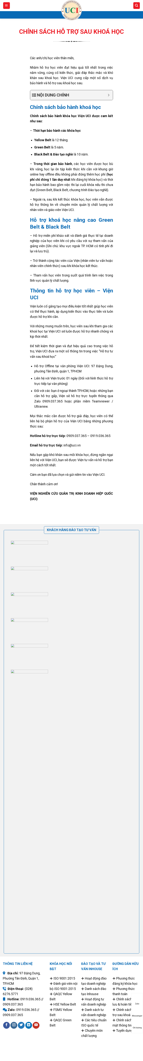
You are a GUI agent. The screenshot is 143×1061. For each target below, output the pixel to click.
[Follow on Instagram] (13, 1025)
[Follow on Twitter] (21, 1025)
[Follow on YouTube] (36, 1025)
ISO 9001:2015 (64, 978)
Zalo (137, 1004)
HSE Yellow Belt (64, 1004)
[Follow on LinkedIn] (28, 1025)
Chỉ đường (137, 1028)
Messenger (137, 1016)
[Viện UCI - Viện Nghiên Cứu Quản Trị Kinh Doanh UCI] (71, 10)
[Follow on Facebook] (6, 1025)
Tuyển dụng (124, 1030)
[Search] (136, 5)
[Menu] (6, 5)
